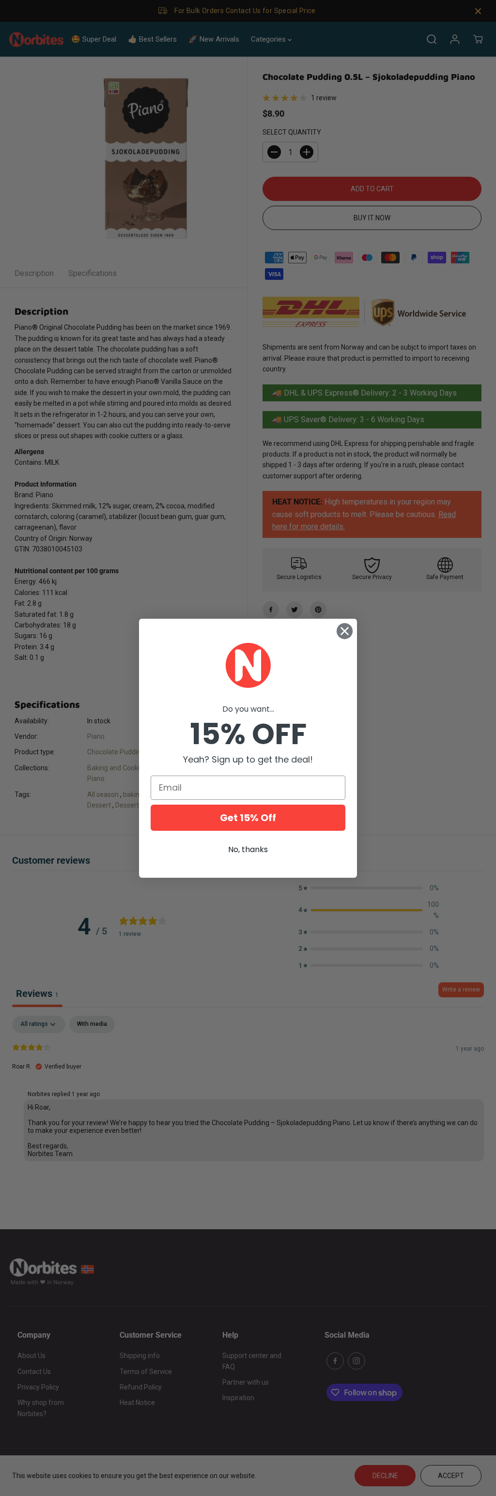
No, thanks (248, 849)
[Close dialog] (344, 631)
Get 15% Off (248, 817)
